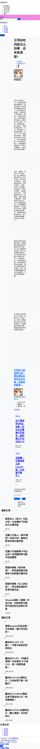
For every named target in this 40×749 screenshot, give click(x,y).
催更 (5, 13)
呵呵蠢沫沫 (15, 738)
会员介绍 (7, 9)
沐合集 (6, 729)
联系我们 (7, 6)
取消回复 (17, 498)
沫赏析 (6, 733)
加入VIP (6, 11)
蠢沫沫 (6, 735)
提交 (24, 498)
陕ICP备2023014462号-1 (9, 740)
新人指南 (7, 8)
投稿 (3, 35)
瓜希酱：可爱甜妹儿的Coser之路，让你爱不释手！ (19, 467)
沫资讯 (20, 61)
